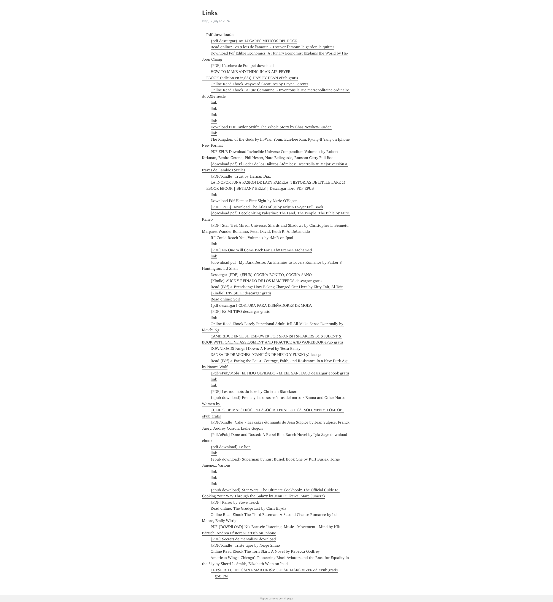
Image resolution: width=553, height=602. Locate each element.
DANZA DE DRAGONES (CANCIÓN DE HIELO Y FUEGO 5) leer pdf (267, 354)
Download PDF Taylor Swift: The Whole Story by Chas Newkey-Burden (271, 127)
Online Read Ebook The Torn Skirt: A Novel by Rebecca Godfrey (265, 551)
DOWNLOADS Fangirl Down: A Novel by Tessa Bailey (255, 348)
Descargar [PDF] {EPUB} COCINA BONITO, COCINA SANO (261, 274)
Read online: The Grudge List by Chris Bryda (248, 508)
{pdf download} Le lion (231, 447)
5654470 (221, 576)
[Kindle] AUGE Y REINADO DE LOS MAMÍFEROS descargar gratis (266, 280)
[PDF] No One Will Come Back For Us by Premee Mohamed (261, 250)
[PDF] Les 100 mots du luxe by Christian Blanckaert (254, 391)
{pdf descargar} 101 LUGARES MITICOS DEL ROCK (254, 41)
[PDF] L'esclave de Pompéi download (242, 65)
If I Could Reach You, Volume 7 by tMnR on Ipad (252, 237)
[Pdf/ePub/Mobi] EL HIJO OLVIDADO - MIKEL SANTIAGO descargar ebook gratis (280, 373)
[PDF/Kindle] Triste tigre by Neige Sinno (245, 545)
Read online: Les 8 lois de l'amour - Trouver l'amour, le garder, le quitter (272, 47)
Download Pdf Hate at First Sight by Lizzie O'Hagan (254, 200)
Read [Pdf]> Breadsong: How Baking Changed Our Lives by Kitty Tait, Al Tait (277, 286)
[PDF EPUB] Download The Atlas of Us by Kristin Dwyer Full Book (267, 207)
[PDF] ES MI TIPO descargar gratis (240, 311)
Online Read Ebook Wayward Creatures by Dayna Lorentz (259, 84)
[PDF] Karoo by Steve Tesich (235, 502)
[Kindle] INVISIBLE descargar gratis (241, 293)
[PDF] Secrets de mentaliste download (243, 539)
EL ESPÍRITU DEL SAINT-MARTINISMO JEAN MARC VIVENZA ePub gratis (274, 570)
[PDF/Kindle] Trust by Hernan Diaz (241, 176)
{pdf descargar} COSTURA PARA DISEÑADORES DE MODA (261, 305)
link (214, 102)
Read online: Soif (225, 299)
